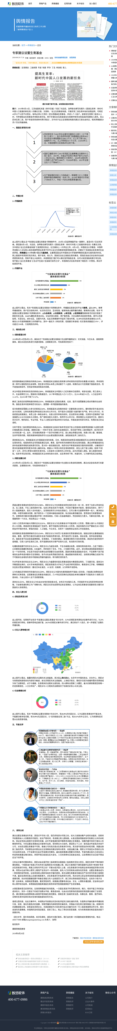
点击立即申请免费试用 (93, 942)
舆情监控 (16, 3)
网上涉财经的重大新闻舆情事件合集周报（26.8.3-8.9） (34, 964)
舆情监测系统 (74, 1028)
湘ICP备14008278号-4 (82, 1023)
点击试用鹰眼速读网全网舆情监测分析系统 (67, 63)
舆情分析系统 (64, 1028)
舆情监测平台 (108, 1028)
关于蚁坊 (80, 4)
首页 (30, 4)
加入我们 (93, 4)
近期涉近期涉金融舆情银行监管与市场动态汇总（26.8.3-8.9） (34, 961)
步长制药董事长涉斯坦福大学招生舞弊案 (74, 967)
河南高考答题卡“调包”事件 (69, 959)
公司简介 (89, 998)
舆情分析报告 (45, 1013)
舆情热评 (69, 1002)
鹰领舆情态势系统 (47, 1009)
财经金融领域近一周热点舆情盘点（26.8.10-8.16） (34, 959)
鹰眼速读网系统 (98, 938)
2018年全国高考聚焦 (67, 964)
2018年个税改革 (65, 961)
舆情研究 (69, 1005)
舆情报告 (69, 998)
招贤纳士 (89, 1009)
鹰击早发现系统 (85, 938)
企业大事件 (89, 1002)
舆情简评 (69, 1009)
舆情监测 (39, 1028)
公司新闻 (89, 1005)
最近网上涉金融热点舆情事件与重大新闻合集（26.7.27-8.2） (34, 967)
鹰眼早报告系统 (46, 1005)
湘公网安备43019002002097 (67, 1023)
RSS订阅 (88, 1013)
